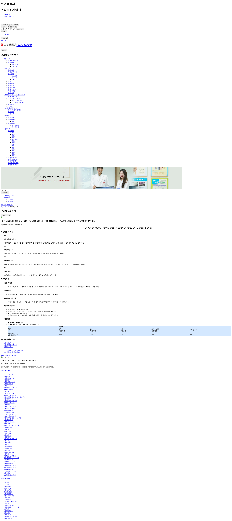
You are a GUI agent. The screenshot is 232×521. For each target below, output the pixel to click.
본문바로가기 (8, 14)
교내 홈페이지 (5, 478)
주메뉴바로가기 (9, 16)
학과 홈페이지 (5, 370)
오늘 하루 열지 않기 (9, 29)
